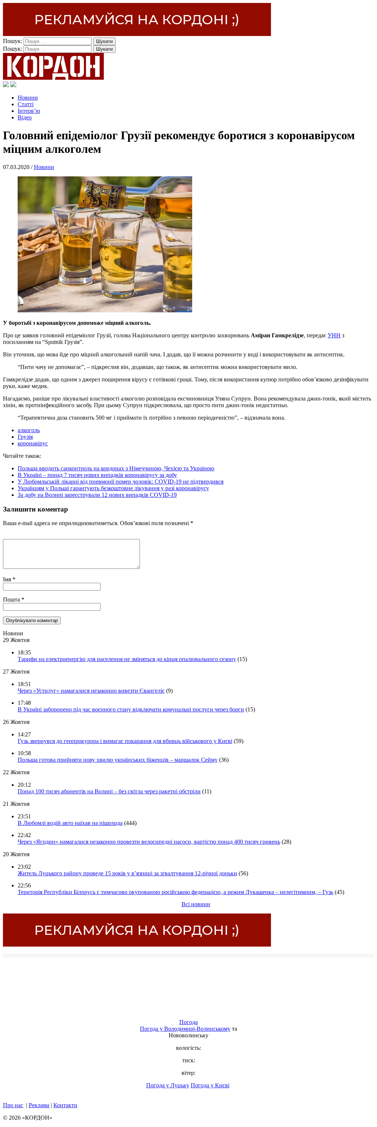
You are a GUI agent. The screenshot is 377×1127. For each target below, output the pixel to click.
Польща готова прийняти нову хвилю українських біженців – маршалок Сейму (118, 760)
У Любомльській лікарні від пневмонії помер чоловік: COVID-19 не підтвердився (120, 481)
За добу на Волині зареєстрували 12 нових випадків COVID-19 (97, 495)
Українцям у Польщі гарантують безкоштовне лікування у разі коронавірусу (113, 488)
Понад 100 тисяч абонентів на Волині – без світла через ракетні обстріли (109, 791)
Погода (188, 1022)
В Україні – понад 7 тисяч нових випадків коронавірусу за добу (97, 475)
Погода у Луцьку (167, 1085)
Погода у (185, 1029)
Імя (8, 579)
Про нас (13, 1105)
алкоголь (29, 430)
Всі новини (196, 904)
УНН (334, 335)
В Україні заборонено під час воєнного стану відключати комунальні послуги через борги (131, 709)
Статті (26, 104)
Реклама (39, 1105)
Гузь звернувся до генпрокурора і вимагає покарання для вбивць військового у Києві (125, 741)
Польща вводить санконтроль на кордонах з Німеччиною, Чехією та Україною (116, 468)
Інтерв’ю (29, 111)
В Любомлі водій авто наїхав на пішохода (70, 823)
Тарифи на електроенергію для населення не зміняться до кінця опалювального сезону (127, 659)
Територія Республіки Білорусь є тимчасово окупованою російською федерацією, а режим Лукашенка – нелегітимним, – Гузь (175, 892)
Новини (28, 97)
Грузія (25, 437)
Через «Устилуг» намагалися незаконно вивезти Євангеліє (91, 691)
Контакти (65, 1105)
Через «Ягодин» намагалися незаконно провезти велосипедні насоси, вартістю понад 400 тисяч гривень (149, 842)
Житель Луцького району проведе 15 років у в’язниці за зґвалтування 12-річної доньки (127, 873)
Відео (25, 117)
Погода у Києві (210, 1085)
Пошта (12, 599)
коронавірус (33, 443)
